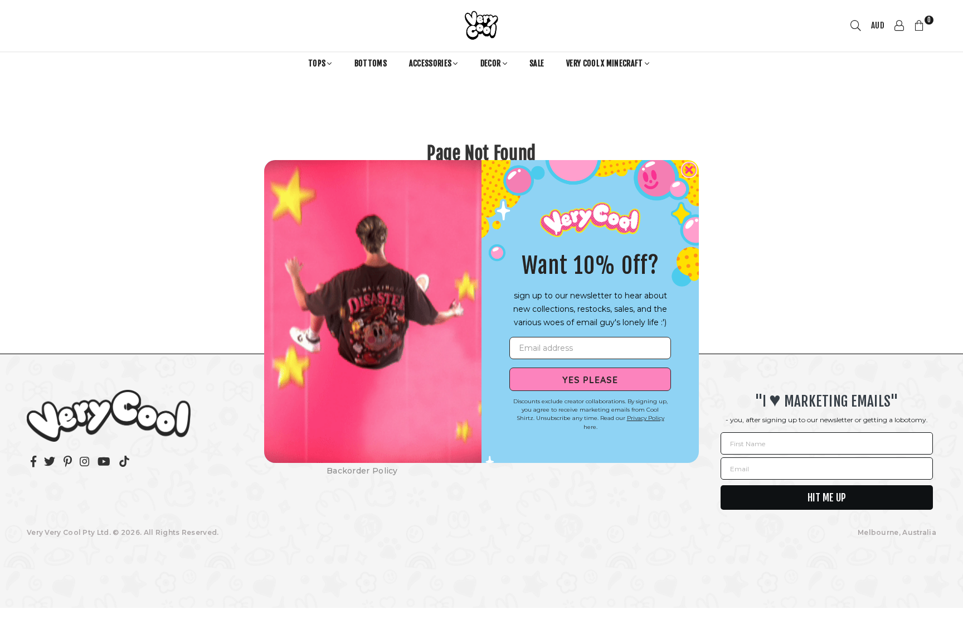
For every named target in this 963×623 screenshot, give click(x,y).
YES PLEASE (590, 379)
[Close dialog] (689, 170)
